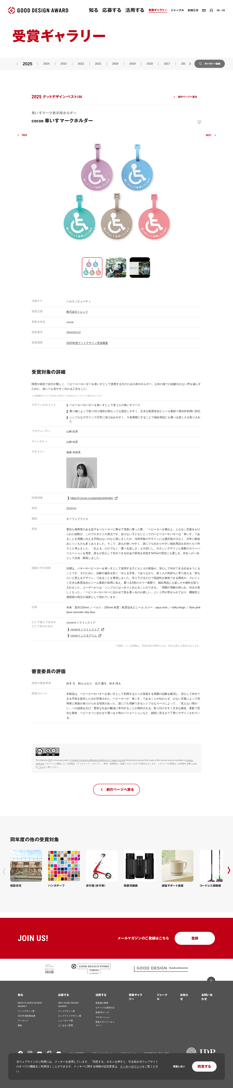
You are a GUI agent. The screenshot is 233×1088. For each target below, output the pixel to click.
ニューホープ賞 (65, 1020)
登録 (194, 938)
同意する (204, 1066)
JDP (50, 760)
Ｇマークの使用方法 (105, 1007)
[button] (92, 267)
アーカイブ (23, 1020)
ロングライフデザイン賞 (69, 1016)
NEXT (209, 135)
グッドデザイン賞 (26, 1011)
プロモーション (103, 1017)
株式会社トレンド (77, 311)
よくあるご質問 (65, 1025)
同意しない (179, 1066)
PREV (24, 135)
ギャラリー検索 (212, 63)
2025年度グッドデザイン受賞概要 (87, 343)
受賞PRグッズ (102, 1012)
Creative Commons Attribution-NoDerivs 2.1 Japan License (98, 760)
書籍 (20, 1025)
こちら (41, 767)
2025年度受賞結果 (26, 1016)
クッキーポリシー (131, 1066)
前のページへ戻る (187, 96)
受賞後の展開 (102, 1003)
